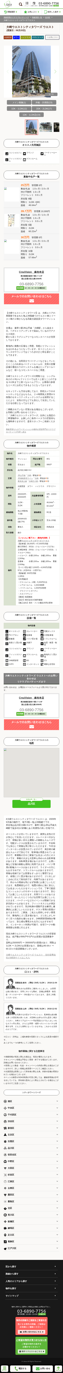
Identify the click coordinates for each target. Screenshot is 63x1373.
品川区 (47, 17)
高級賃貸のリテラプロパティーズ (16, 17)
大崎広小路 (33, 481)
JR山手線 (22, 475)
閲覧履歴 (12, 12)
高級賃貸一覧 (37, 17)
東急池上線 (22, 481)
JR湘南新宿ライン (25, 478)
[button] (55, 71)
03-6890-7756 (31, 284)
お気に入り (33, 12)
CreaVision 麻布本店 (31, 272)
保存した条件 (54, 12)
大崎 (29, 475)
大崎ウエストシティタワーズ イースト (33, 541)
